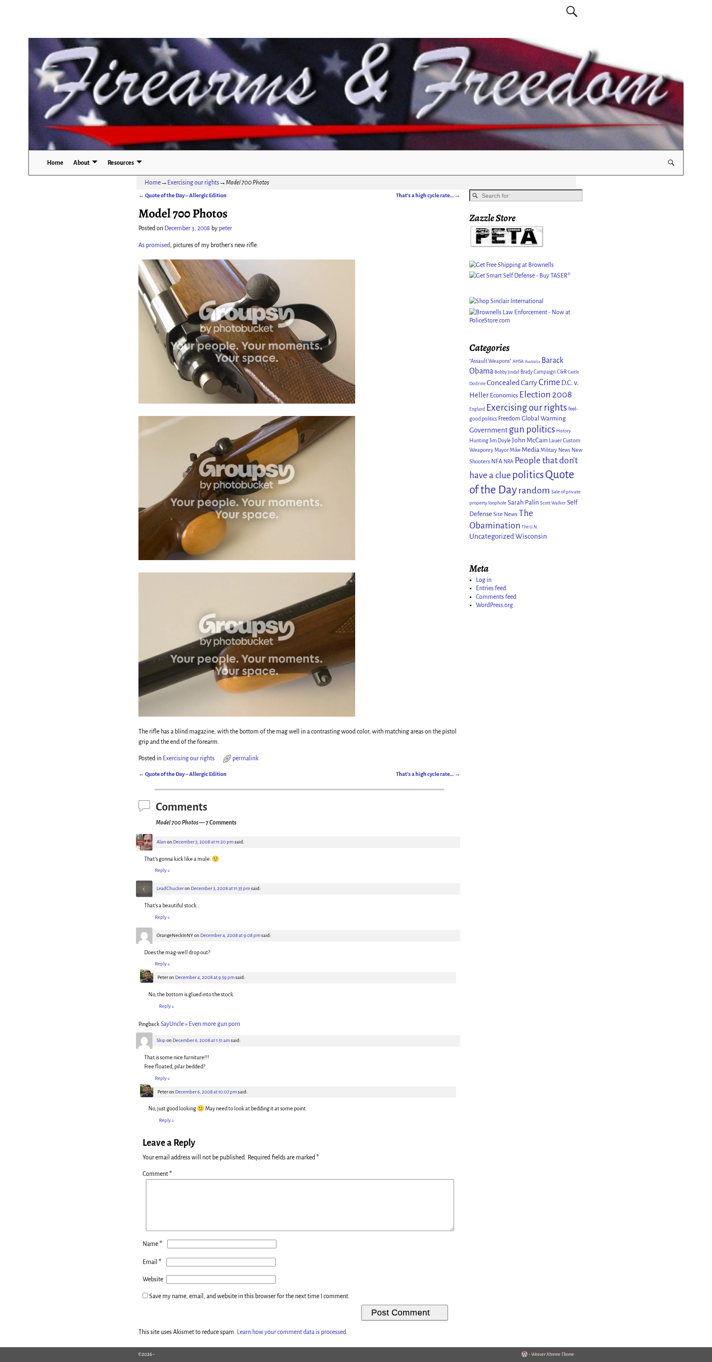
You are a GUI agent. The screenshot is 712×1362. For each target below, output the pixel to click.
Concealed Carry (512, 382)
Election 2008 (545, 394)
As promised (154, 245)
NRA (508, 462)
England (477, 409)
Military (549, 450)
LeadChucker (170, 888)
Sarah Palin (523, 502)
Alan (161, 842)
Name (152, 1244)
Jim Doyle (500, 441)
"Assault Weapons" (490, 361)
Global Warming (544, 418)
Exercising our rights (193, 182)
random (534, 490)
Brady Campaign (538, 372)
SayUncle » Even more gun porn (200, 1024)
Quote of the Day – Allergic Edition (182, 195)
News (564, 450)
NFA (496, 461)
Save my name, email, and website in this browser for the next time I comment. (249, 1296)
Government (488, 430)
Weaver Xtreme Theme (552, 1354)
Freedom (509, 418)
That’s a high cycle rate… (428, 195)
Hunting (478, 440)
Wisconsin (531, 536)
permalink (245, 758)
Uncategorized (491, 536)
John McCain (530, 440)
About (81, 162)
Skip (161, 1040)
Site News (505, 514)
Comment (157, 1173)
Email (152, 1262)
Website (153, 1279)
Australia (532, 361)
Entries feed (491, 588)
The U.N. (530, 527)
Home (55, 162)
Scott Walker (553, 502)
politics (528, 474)
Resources (121, 162)
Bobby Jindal (506, 371)
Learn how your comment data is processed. (292, 1332)
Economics (504, 395)
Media (530, 449)
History (563, 430)
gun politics (532, 429)
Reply (162, 870)
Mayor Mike (507, 450)
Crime (549, 382)
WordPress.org (494, 605)
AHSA (518, 361)
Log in (484, 580)
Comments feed (496, 596)
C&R (562, 372)
